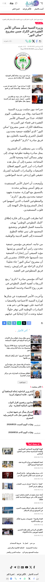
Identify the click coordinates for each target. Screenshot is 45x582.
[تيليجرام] (15, 567)
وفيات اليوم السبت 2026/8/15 (20, 424)
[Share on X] (33, 41)
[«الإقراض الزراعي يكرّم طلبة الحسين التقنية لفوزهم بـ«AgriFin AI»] (7, 532)
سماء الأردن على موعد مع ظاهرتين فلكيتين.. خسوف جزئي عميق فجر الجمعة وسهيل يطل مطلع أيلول (17, 99)
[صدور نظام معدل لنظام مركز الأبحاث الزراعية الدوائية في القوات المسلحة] (36, 339)
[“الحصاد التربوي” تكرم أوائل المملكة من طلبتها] (36, 357)
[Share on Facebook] (36, 41)
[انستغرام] (18, 567)
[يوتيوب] (27, 567)
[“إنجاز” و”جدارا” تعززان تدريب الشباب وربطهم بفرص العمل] (7, 486)
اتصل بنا (25, 543)
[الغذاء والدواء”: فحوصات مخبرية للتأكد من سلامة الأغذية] (7, 521)
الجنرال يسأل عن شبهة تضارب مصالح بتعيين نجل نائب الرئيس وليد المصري (18, 415)
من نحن (32, 543)
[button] (41, 3)
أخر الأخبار (22, 330)
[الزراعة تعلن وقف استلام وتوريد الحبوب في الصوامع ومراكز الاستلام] (7, 510)
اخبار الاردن (39, 23)
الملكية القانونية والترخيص (16, 548)
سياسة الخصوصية (31, 548)
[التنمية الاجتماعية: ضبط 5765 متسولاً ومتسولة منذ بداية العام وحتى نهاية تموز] (36, 348)
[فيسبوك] (34, 567)
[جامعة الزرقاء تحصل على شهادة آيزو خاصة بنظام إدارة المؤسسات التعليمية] (36, 365)
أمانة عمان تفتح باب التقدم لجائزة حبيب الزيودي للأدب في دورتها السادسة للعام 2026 (29, 497)
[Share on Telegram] (20, 578)
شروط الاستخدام (15, 543)
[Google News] (22, 567)
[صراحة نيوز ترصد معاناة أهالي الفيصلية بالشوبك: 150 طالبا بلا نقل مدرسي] (37, 78)
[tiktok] (11, 567)
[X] (31, 567)
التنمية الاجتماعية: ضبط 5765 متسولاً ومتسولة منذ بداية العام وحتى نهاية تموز (17, 348)
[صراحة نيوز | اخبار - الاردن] (32, 3)
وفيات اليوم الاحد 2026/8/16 (20, 432)
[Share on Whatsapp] (30, 41)
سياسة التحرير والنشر (14, 552)
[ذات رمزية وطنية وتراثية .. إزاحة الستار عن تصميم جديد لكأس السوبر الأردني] (7, 475)
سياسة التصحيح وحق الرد (30, 552)
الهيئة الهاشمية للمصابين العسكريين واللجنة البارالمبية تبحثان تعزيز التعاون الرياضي (30, 451)
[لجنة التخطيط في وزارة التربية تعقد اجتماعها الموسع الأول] (7, 464)
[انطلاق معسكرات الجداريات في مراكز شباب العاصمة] (36, 374)
